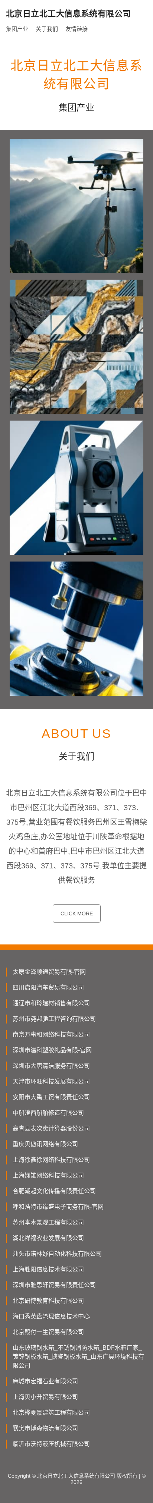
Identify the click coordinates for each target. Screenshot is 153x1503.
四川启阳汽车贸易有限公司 (48, 987)
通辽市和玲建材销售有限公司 (51, 1003)
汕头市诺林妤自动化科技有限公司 (57, 1254)
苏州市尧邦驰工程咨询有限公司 (54, 1019)
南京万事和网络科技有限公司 (51, 1034)
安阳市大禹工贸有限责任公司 (51, 1097)
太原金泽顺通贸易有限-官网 (49, 972)
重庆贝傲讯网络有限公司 (45, 1144)
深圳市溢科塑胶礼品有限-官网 (52, 1050)
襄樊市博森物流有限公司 (45, 1428)
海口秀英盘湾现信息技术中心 (51, 1316)
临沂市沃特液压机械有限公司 (51, 1444)
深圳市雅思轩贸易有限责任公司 (54, 1285)
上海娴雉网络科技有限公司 (48, 1175)
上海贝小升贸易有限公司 (45, 1397)
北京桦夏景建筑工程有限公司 (51, 1412)
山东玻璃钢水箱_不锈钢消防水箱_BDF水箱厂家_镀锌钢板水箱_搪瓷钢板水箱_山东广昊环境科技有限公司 (78, 1357)
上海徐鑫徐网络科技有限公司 (51, 1160)
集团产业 (17, 29)
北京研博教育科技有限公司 (48, 1301)
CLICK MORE (77, 913)
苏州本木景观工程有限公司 (48, 1222)
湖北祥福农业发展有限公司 (48, 1238)
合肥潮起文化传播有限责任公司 (54, 1191)
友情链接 (76, 29)
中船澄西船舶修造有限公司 (48, 1113)
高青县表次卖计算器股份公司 (51, 1128)
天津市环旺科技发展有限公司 (51, 1081)
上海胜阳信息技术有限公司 (48, 1269)
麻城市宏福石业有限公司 (45, 1381)
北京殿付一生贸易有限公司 (48, 1332)
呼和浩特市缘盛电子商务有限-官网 (58, 1207)
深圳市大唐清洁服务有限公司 (51, 1066)
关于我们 (47, 29)
